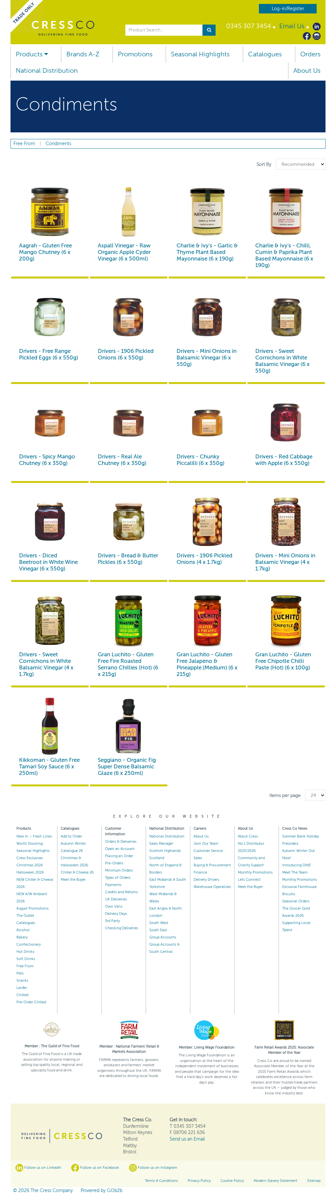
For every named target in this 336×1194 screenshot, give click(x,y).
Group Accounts (162, 937)
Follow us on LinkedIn (42, 1167)
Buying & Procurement (212, 865)
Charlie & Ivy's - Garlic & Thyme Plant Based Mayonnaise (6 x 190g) (207, 252)
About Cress (248, 836)
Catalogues (265, 54)
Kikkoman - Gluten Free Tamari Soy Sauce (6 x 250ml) (49, 766)
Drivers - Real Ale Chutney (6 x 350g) (122, 459)
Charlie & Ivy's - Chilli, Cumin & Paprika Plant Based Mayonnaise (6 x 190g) (284, 255)
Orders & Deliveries (120, 841)
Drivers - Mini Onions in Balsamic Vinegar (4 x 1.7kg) (285, 562)
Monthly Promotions (255, 872)
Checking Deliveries (121, 928)
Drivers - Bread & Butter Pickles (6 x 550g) (128, 558)
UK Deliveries (116, 899)
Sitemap (314, 1181)
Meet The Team (294, 872)
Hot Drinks (25, 952)
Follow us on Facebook (99, 1167)
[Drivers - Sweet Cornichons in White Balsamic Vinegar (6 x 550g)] (286, 317)
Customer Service (208, 851)
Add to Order (71, 836)
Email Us (291, 26)
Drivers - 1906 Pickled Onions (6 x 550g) (126, 354)
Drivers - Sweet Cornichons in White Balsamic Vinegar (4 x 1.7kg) (46, 664)
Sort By (265, 164)
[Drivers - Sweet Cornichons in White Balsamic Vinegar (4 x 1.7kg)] (50, 620)
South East (158, 930)
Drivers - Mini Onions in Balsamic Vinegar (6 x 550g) (207, 357)
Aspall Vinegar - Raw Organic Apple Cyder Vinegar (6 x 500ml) (124, 252)
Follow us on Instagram (157, 1167)
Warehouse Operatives (212, 887)
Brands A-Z (82, 54)
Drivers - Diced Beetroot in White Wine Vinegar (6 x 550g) (48, 562)
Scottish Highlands (165, 851)
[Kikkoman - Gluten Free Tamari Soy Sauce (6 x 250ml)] (50, 726)
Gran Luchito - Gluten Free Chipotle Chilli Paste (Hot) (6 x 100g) (283, 661)
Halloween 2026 (30, 872)
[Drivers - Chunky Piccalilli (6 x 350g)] (207, 422)
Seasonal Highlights (200, 54)
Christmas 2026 (29, 865)
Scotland (156, 858)
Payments (113, 885)
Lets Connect (249, 879)
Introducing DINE (296, 865)
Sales (198, 858)
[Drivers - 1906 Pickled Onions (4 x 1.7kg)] (207, 521)
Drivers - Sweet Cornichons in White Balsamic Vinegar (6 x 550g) (282, 361)
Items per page (285, 795)
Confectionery (28, 944)
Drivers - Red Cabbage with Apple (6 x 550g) (283, 459)
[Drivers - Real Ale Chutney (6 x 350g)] (128, 422)
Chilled (22, 995)
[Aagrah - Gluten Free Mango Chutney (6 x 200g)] (50, 211)
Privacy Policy (199, 1181)
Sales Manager (161, 843)
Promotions (135, 54)
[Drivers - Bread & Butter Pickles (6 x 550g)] (128, 521)
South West (158, 923)
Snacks (22, 980)
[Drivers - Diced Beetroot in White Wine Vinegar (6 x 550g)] (50, 521)
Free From (24, 966)
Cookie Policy (232, 1181)
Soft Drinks (25, 959)
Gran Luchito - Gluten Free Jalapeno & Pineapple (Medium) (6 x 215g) (207, 664)
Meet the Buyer (73, 879)
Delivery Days (116, 914)
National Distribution (47, 70)
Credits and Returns (121, 892)
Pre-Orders (114, 863)
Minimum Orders (119, 870)
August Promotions (32, 908)
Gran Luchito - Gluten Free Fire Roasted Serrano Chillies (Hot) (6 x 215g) (128, 664)
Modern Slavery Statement (275, 1181)
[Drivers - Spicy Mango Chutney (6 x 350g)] (50, 422)
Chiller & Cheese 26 (77, 872)
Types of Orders (118, 878)
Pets (20, 973)
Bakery (22, 937)
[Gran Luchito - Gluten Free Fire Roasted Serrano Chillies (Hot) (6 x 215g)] (128, 620)
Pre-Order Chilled (31, 1002)
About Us (307, 70)
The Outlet (25, 916)
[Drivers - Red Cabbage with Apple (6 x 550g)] (286, 422)
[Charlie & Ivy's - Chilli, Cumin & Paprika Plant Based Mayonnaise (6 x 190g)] (286, 211)
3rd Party (112, 921)
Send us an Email (187, 1139)
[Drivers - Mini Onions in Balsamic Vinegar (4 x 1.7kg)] (286, 521)
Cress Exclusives (29, 858)
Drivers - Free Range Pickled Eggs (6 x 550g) (48, 354)
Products (30, 54)
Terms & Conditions (161, 1181)
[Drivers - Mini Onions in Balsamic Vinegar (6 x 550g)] (207, 317)
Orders (310, 54)
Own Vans (113, 906)
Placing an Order (119, 856)
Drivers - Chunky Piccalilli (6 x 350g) (200, 459)
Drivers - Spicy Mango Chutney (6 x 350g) (47, 459)
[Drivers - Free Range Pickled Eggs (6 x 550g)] (50, 317)
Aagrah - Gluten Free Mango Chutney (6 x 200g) (45, 252)
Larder (21, 988)
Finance (200, 872)
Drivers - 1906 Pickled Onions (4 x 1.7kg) (204, 558)
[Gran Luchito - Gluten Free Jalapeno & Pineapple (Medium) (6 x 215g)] (207, 620)
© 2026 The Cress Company (43, 1190)
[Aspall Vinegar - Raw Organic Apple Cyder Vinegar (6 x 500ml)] (128, 211)
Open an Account (120, 849)
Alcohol (23, 930)
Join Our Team (206, 843)
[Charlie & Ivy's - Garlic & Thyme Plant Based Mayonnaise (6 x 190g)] (207, 211)
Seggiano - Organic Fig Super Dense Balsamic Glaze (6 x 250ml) (127, 766)
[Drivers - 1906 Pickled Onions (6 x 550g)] (128, 317)
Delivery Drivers (206, 879)
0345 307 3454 (248, 26)
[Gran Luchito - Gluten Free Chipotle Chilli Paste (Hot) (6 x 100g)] (286, 620)
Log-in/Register (288, 8)
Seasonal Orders (295, 901)
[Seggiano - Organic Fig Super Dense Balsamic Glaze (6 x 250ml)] (128, 726)
